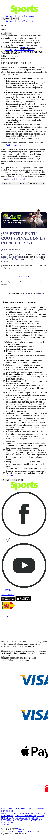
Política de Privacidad (16, 179)
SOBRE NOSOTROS (22, 809)
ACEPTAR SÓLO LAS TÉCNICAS (15, 184)
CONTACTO (6, 825)
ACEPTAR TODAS (37, 184)
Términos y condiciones (10, 54)
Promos (30, 16)
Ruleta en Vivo (21, 21)
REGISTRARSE (17, 480)
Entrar (15, 19)
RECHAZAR (26, 52)
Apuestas (4, 16)
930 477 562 (6, 590)
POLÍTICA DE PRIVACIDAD (14, 813)
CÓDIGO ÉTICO (22, 820)
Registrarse (6, 19)
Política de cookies (13, 145)
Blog (3, 61)
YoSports (10, 475)
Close (8, 33)
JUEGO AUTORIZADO (25, 815)
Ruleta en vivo (21, 16)
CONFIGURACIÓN (13, 52)
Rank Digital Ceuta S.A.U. (23, 831)
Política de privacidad (9, 56)
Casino (12, 16)
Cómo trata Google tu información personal (23, 48)
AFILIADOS (6, 809)
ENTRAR (5, 480)
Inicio (3, 25)
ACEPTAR (38, 52)
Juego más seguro (8, 58)
